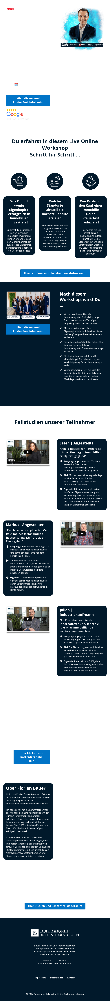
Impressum (40, 977)
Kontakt (71, 977)
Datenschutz (56, 977)
